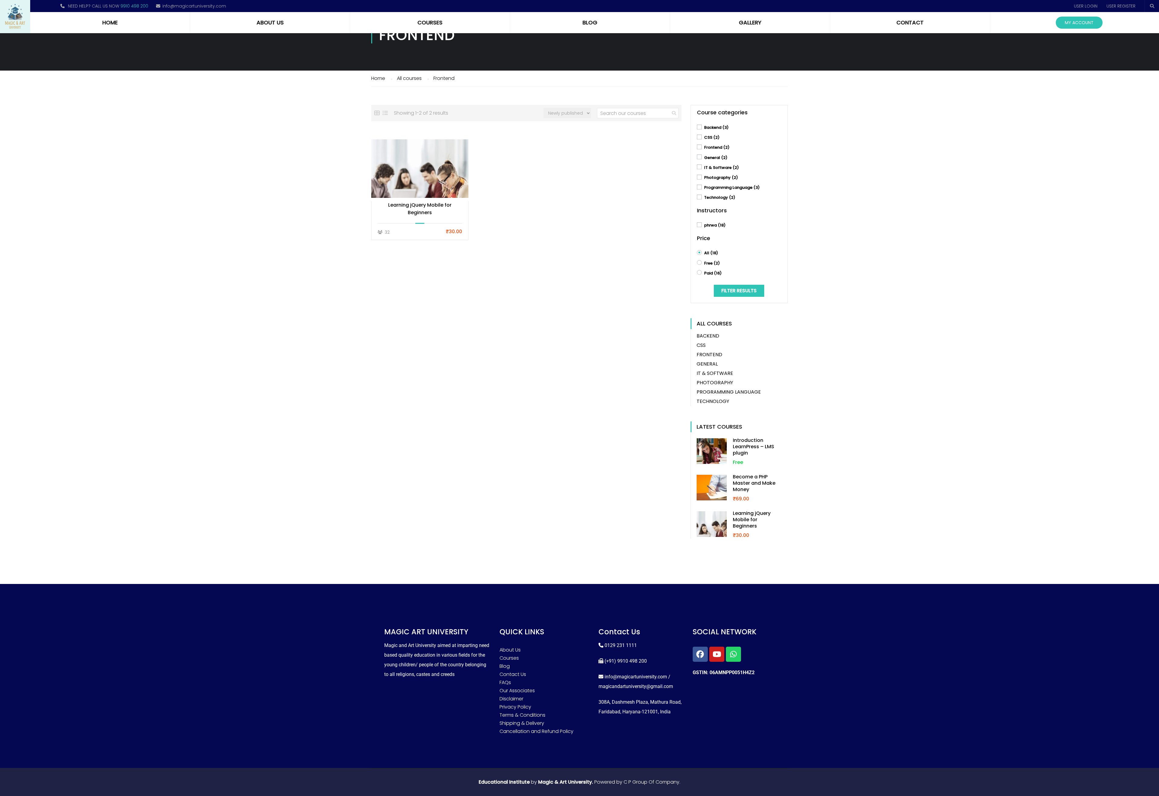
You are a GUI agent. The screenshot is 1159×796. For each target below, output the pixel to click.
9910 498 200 (134, 6)
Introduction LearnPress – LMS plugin (753, 446)
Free (712, 263)
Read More (420, 168)
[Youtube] (716, 654)
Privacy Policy (515, 706)
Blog (590, 22)
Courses (429, 22)
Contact (910, 22)
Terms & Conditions (522, 715)
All (711, 253)
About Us (270, 22)
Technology (719, 197)
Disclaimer (511, 698)
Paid (713, 273)
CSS (712, 137)
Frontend (717, 147)
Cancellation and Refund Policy (536, 731)
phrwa (715, 225)
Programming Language (732, 187)
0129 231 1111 (621, 645)
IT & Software (721, 167)
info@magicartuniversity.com (194, 6)
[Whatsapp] (733, 654)
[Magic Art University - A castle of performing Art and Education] (15, 16)
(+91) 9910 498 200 (626, 661)
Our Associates (517, 690)
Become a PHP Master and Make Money (754, 483)
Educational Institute (504, 782)
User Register (1120, 6)
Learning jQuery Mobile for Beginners (420, 208)
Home (110, 22)
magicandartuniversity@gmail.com (636, 686)
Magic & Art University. (565, 782)
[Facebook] (700, 654)
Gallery (750, 22)
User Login (1085, 6)
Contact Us (513, 674)
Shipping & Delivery (522, 723)
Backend (716, 127)
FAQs (505, 682)
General (715, 157)
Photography (721, 177)
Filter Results (739, 290)
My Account (1079, 23)
